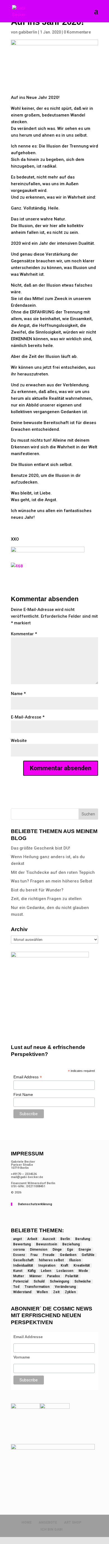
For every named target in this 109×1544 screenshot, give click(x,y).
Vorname (21, 1357)
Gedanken (68, 1255)
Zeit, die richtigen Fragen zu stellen (46, 898)
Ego (70, 1250)
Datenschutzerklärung (35, 1204)
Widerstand (22, 1292)
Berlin (65, 1239)
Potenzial (20, 1281)
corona (19, 1250)
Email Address (27, 1077)
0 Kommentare (77, 32)
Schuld (39, 1281)
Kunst (17, 1271)
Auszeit (48, 1239)
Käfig (31, 1271)
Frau (33, 1255)
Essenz (19, 1255)
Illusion (75, 1260)
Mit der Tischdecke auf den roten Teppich (53, 872)
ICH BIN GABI (52, 1529)
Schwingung (59, 1281)
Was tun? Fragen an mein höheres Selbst (51, 881)
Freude (48, 1255)
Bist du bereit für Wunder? (37, 890)
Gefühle (88, 1255)
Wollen (42, 1292)
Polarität (71, 1276)
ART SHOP (72, 1522)
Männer (35, 1276)
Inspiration (46, 1265)
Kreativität (82, 1265)
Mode (83, 1271)
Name (18, 693)
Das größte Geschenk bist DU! (40, 848)
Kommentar (24, 633)
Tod (16, 1287)
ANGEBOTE (48, 1522)
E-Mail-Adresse (27, 717)
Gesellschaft (23, 1260)
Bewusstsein (46, 1244)
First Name (23, 1094)
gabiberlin (27, 32)
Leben (46, 1271)
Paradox (53, 1276)
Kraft (64, 1265)
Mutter (18, 1276)
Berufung (82, 1239)
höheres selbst (51, 1260)
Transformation (37, 1287)
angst (17, 1239)
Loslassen (64, 1271)
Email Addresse (28, 1337)
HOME (27, 1522)
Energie (85, 1250)
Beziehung (71, 1244)
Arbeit (32, 1239)
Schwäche (82, 1281)
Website (19, 740)
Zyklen (70, 1292)
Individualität (23, 1265)
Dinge (57, 1250)
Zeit (56, 1292)
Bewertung (22, 1244)
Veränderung (65, 1287)
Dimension (38, 1250)
